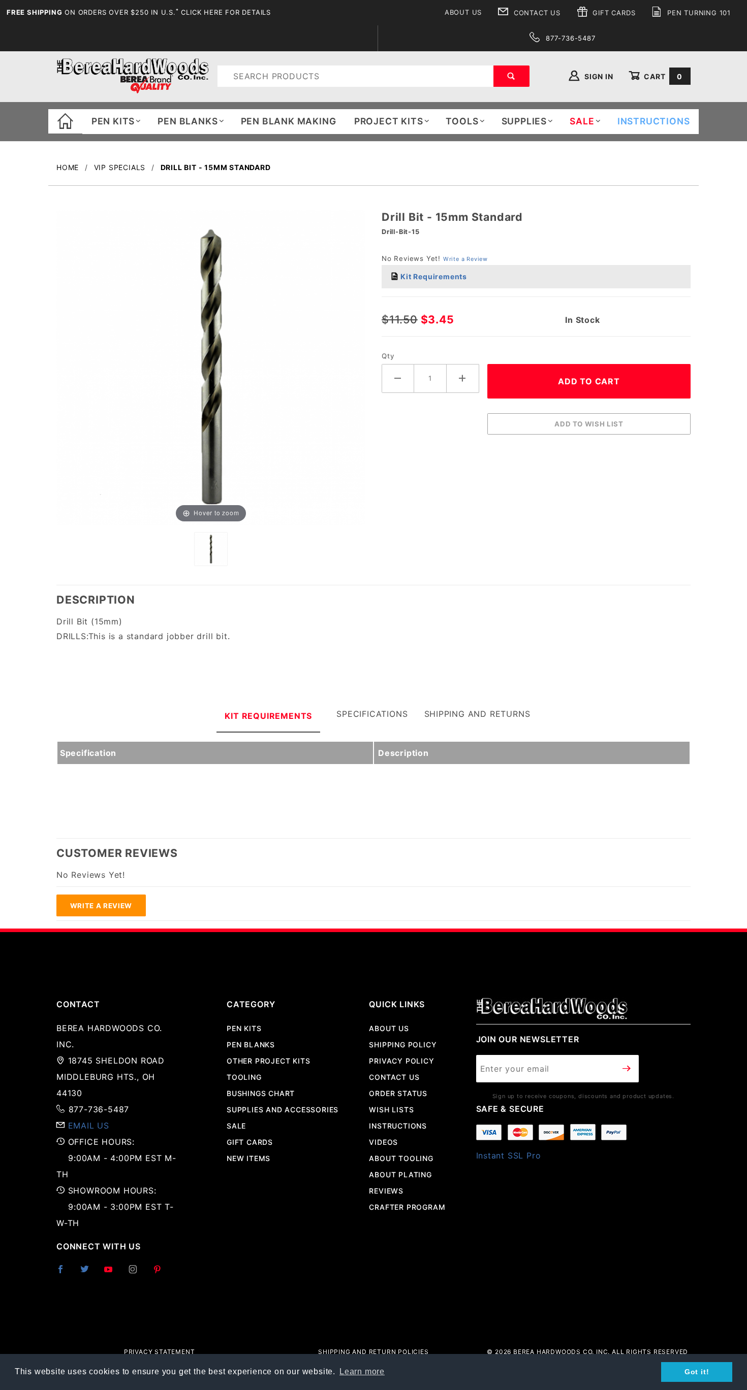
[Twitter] (89, 1273)
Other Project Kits (268, 1060)
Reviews (386, 1190)
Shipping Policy (403, 1044)
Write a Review (465, 258)
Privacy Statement (159, 1351)
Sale (236, 1125)
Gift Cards (613, 13)
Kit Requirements (432, 276)
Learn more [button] (362, 1371)
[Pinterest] (161, 1273)
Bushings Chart (261, 1093)
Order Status (398, 1093)
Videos (383, 1142)
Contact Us (536, 13)
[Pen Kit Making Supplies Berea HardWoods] (132, 75)
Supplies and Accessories (282, 1109)
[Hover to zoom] (210, 367)
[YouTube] (112, 1273)
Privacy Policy (401, 1060)
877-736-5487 (569, 38)
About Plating (400, 1174)
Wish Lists (391, 1109)
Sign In (597, 76)
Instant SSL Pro (508, 1155)
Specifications (372, 714)
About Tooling (401, 1158)
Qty (388, 356)
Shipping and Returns (477, 714)
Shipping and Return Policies (373, 1351)
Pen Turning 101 (698, 13)
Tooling (244, 1077)
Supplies (524, 121)
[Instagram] (137, 1273)
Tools (462, 121)
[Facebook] (64, 1273)
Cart (662, 76)
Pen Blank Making (288, 121)
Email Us (88, 1125)
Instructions (398, 1125)
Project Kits (388, 121)
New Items (248, 1158)
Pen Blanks (187, 121)
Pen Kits (113, 121)
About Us (463, 12)
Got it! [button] (696, 1372)
